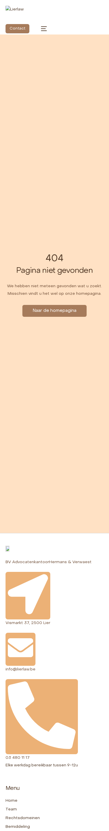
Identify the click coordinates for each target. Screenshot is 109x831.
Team (11, 809)
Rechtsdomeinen (23, 818)
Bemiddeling (18, 827)
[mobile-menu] (41, 28)
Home (11, 801)
